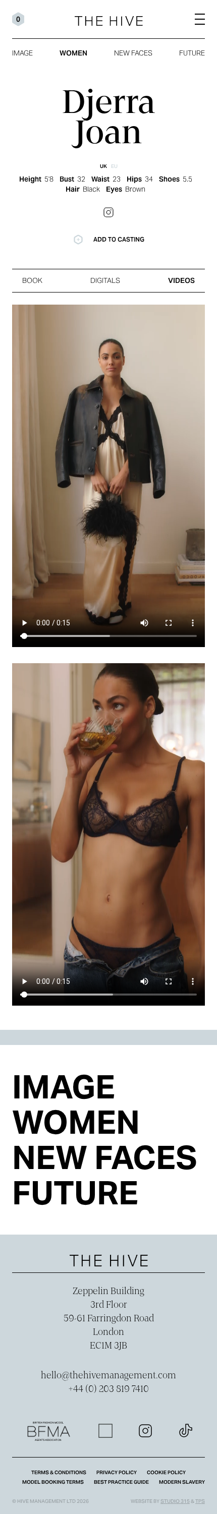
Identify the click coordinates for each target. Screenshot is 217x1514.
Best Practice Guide (121, 1482)
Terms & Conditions (58, 1472)
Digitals (105, 280)
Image (22, 52)
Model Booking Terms (53, 1482)
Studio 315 (175, 1501)
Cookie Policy (166, 1472)
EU (114, 166)
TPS (200, 1501)
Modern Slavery (182, 1482)
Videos (181, 280)
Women (73, 52)
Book (32, 280)
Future (192, 52)
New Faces (133, 52)
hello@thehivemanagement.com (108, 1375)
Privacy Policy (116, 1472)
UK (103, 166)
